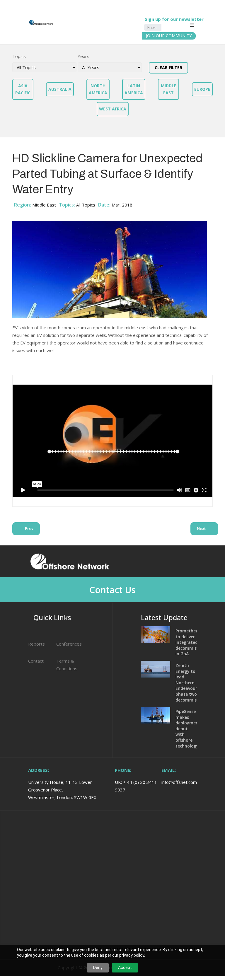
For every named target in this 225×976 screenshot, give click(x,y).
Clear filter (168, 67)
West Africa (112, 109)
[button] (214, 15)
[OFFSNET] (23, 22)
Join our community (169, 35)
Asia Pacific (22, 89)
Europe (202, 89)
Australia (59, 89)
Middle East (168, 89)
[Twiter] (202, 561)
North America (98, 89)
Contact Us (112, 590)
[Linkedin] (180, 561)
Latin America (134, 89)
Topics (19, 56)
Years (83, 56)
